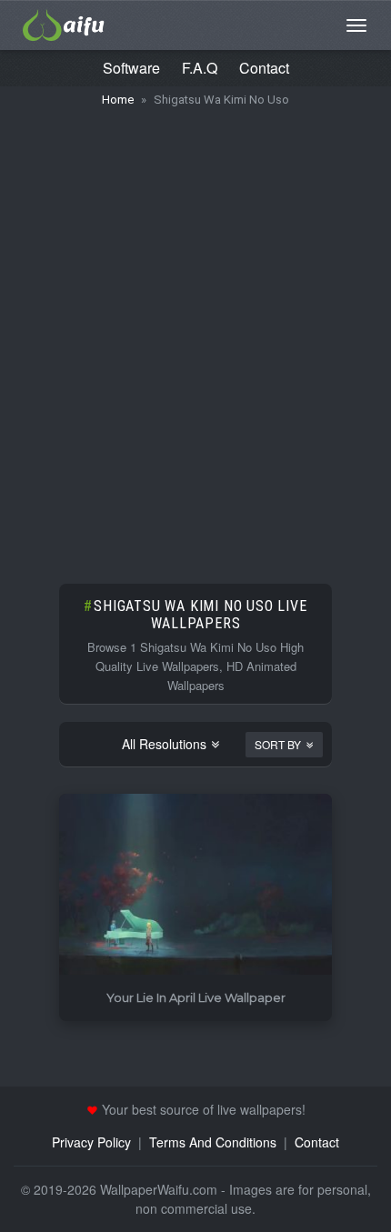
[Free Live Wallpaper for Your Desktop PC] (64, 23)
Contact (264, 67)
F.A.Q (199, 67)
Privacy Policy (91, 1142)
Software (131, 67)
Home (118, 99)
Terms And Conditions (212, 1142)
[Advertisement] (195, 336)
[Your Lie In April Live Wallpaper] (195, 885)
